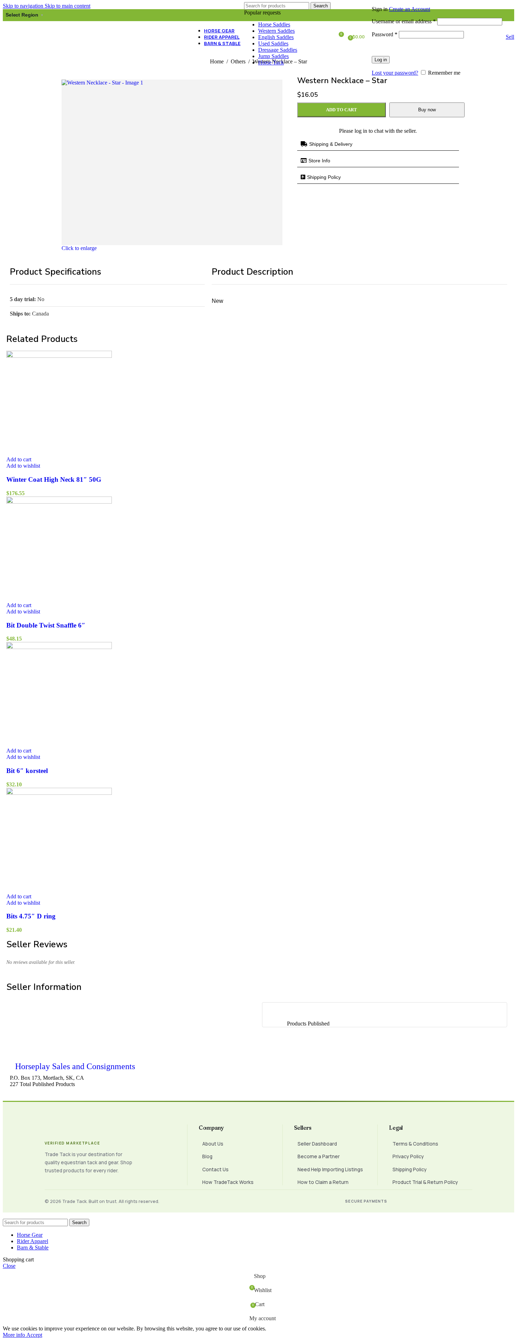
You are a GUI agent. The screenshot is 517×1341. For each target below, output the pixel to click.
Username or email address (404, 21)
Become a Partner (319, 1156)
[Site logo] (37, 41)
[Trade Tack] (109, 1130)
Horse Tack (271, 63)
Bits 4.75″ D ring (31, 916)
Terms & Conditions (415, 1144)
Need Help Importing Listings (330, 1169)
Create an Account (409, 9)
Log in (381, 59)
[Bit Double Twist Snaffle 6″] (59, 502)
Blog (207, 1156)
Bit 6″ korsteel (27, 770)
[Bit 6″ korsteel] (59, 647)
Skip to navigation (24, 6)
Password (384, 34)
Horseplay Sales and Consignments (75, 1066)
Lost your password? (395, 73)
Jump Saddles (273, 56)
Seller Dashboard (317, 1144)
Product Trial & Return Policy (425, 1182)
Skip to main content (67, 6)
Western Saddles (276, 31)
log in (361, 131)
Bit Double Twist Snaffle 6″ (45, 625)
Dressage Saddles (277, 50)
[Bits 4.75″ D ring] (59, 793)
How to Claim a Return (323, 1182)
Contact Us (215, 1169)
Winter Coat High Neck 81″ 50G (53, 479)
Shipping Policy (409, 1169)
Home (217, 61)
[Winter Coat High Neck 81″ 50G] (59, 356)
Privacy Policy (408, 1156)
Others (239, 61)
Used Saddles (273, 43)
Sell (510, 37)
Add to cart (341, 109)
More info (14, 1335)
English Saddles (276, 37)
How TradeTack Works (228, 1182)
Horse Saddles (274, 24)
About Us (212, 1144)
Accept (34, 1335)
